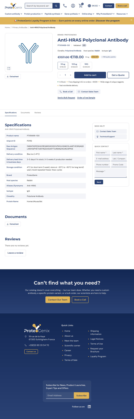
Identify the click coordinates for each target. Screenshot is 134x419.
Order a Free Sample (86, 97)
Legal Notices (96, 339)
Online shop (87, 14)
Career (68, 350)
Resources (121, 14)
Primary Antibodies (19, 27)
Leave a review (15, 252)
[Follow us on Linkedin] (89, 407)
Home (7, 27)
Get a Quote (118, 75)
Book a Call (80, 299)
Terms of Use (96, 343)
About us (69, 336)
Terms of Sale (71, 360)
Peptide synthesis (52, 14)
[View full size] (9, 68)
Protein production (32, 14)
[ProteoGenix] (13, 6)
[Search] (56, 6)
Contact (108, 6)
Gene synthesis (71, 14)
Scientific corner (72, 345)
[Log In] (73, 5)
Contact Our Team (57, 299)
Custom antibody (12, 14)
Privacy (68, 355)
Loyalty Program (98, 356)
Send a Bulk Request (66, 97)
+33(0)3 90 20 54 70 (39, 345)
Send (99, 182)
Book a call (122, 6)
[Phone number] (65, 5)
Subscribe (81, 395)
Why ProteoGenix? (104, 14)
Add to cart (90, 75)
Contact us (31, 351)
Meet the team (72, 340)
